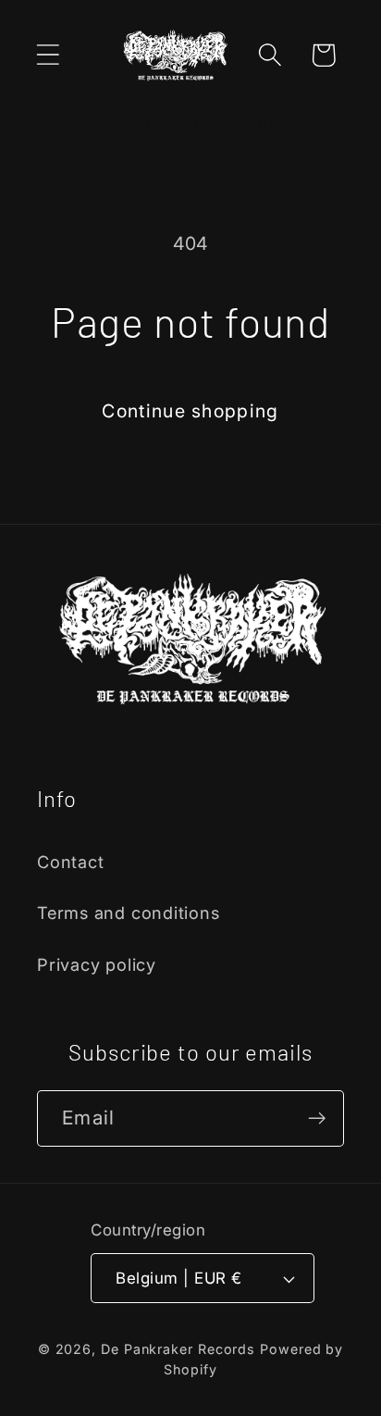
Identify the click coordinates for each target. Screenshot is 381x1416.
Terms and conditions (128, 912)
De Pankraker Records (178, 1349)
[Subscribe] (316, 1118)
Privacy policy (96, 964)
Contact (70, 861)
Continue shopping (190, 411)
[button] (47, 55)
